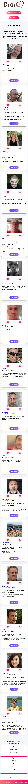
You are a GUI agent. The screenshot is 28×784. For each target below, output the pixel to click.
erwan (3, 195)
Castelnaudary (14, 752)
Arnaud (4, 325)
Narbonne (14, 746)
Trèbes (14, 760)
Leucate (14, 766)
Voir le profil (14, 80)
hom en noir (5, 542)
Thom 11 (4, 629)
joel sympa (5, 586)
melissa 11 (5, 673)
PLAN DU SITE (16, 782)
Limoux (14, 755)
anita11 (4, 151)
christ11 (4, 368)
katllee (4, 716)
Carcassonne (14, 749)
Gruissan (14, 763)
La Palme (14, 772)
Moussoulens (14, 777)
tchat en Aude (15, 743)
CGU (9, 782)
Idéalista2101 (5, 499)
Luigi (3, 455)
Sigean (14, 758)
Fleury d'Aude (14, 769)
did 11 (3, 238)
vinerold (4, 281)
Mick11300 (5, 108)
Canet (14, 775)
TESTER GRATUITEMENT (14, 12)
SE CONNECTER (14, 17)
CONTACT (24, 782)
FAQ (6, 782)
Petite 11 (4, 64)
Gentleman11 (5, 412)
